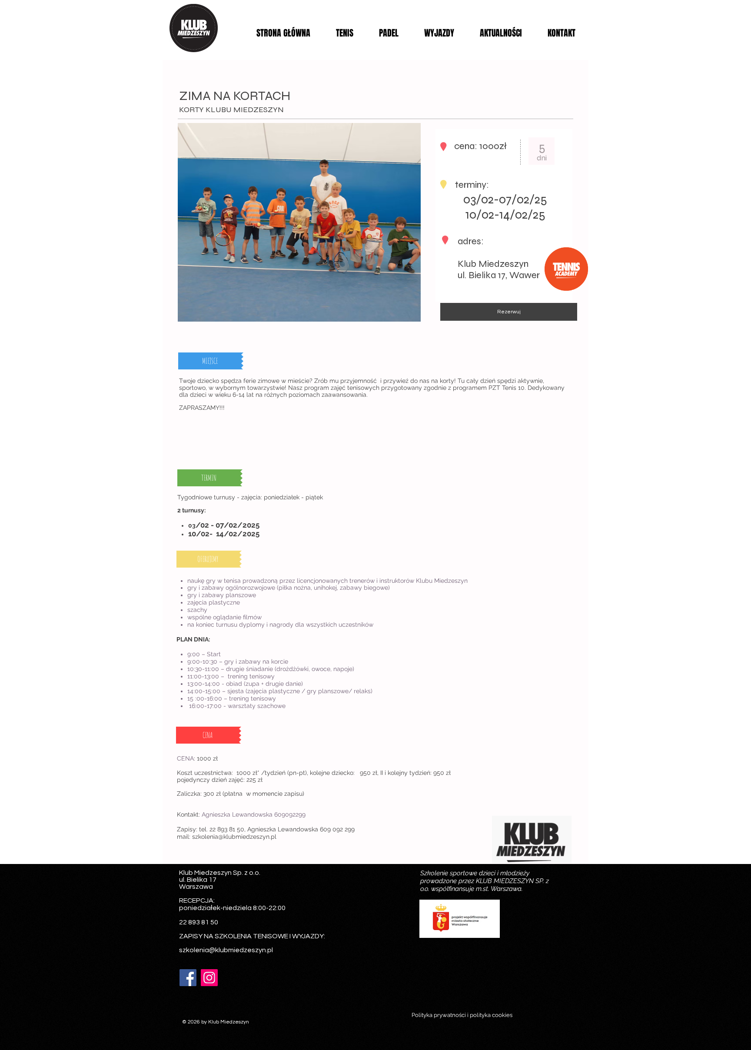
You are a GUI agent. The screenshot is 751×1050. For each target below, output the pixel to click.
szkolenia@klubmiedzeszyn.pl (234, 836)
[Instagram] (209, 977)
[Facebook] (187, 977)
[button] (210, 360)
